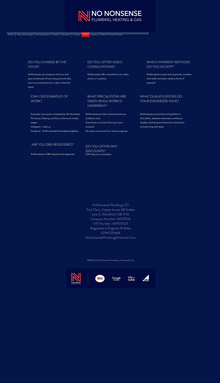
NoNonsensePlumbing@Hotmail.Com (110, 237)
